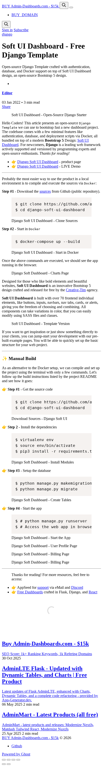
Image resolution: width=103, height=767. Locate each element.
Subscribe (21, 30)
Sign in (7, 30)
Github (16, 746)
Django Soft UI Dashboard (37, 162)
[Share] (9, 760)
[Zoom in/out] (18, 760)
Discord (77, 587)
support (43, 587)
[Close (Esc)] (4, 760)
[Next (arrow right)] (9, 764)
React (93, 592)
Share (6, 107)
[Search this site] (64, 5)
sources (45, 191)
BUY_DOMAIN (24, 15)
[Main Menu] (71, 7)
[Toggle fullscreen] (13, 760)
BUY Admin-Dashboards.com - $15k (31, 6)
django (7, 34)
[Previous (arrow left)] (4, 764)
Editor (7, 93)
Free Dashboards (30, 592)
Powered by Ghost (16, 754)
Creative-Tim (76, 290)
